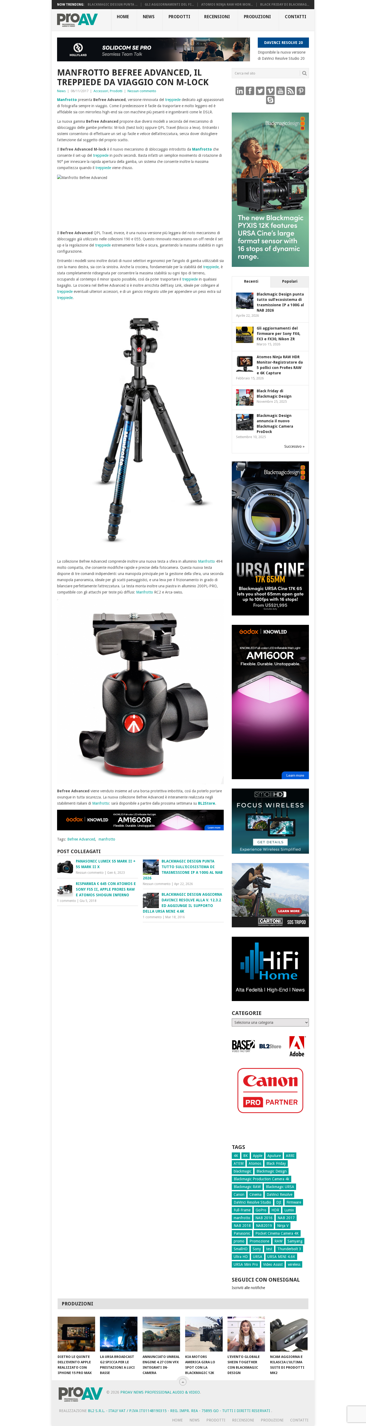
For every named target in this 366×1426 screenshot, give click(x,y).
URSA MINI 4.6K (281, 1257)
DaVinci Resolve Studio (252, 1202)
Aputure (274, 1156)
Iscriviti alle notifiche (248, 1288)
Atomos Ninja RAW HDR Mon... (227, 4)
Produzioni (257, 16)
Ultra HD (241, 1257)
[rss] (290, 90)
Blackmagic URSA (280, 1187)
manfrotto (107, 839)
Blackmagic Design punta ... (112, 4)
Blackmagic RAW (247, 1187)
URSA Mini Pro (246, 1264)
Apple (257, 1156)
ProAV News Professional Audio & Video (160, 1392)
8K (245, 1156)
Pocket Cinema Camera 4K (277, 1233)
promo (239, 1241)
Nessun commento (142, 91)
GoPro (261, 1210)
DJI (278, 1202)
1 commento (66, 901)
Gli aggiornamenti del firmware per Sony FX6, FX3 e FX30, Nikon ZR (278, 333)
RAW (278, 1241)
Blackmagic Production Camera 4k (261, 1179)
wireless (294, 1264)
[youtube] (280, 90)
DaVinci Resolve (279, 1194)
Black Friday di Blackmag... (284, 4)
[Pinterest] (300, 90)
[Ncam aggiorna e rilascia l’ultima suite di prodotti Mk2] (289, 1334)
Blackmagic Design (271, 1171)
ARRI (290, 1156)
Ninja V (283, 1225)
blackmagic (242, 1171)
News (149, 16)
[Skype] (270, 100)
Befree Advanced (81, 839)
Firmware (293, 1202)
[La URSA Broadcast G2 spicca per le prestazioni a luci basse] (118, 1334)
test (269, 1249)
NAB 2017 (286, 1218)
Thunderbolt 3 (289, 1249)
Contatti (295, 16)
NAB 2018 (242, 1225)
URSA (257, 1257)
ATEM (239, 1163)
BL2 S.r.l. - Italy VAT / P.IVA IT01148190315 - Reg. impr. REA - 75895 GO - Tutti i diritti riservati (179, 1411)
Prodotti (179, 16)
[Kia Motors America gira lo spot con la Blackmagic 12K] (204, 1334)
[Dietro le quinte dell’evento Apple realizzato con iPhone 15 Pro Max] (76, 1334)
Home (123, 16)
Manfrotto (67, 100)
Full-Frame (242, 1210)
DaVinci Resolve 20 (283, 42)
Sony (257, 1249)
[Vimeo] (270, 90)
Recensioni (217, 16)
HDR (275, 1210)
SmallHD (241, 1249)
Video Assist (273, 1264)
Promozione (259, 1241)
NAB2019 (264, 1225)
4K (236, 1156)
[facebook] (250, 90)
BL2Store (206, 803)
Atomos (255, 1163)
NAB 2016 (263, 1218)
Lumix (289, 1210)
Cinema (255, 1194)
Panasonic (242, 1233)
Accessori (101, 91)
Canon (239, 1194)
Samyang (294, 1241)
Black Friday (276, 1163)
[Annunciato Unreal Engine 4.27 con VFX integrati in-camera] (161, 1334)
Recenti (251, 281)
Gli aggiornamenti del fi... (169, 4)
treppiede (173, 100)
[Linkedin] (239, 90)
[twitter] (260, 90)
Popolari (289, 281)
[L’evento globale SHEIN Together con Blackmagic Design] (246, 1334)
